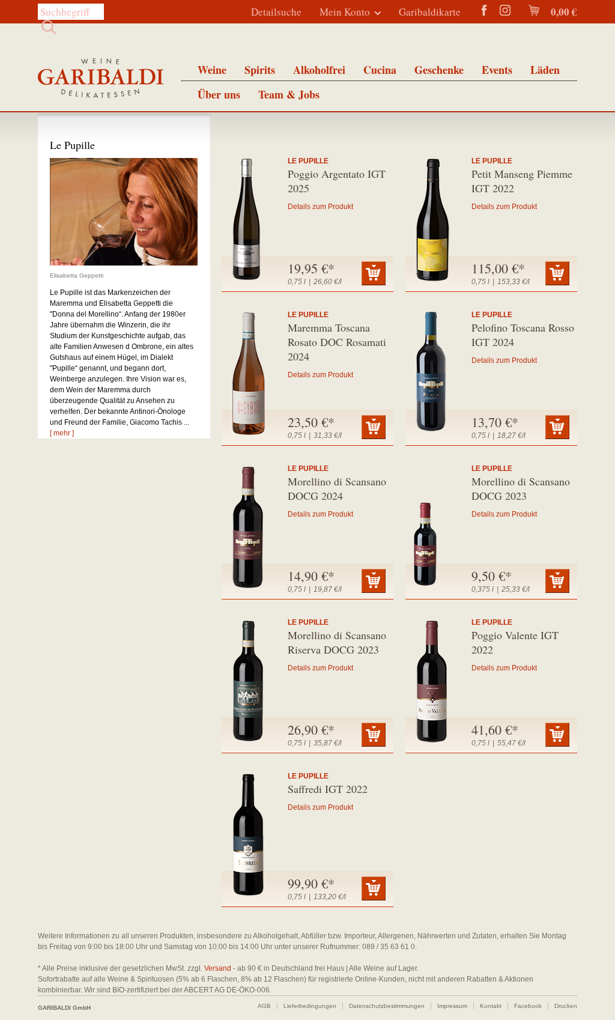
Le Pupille (308, 161)
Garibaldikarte (430, 12)
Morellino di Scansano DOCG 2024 (337, 488)
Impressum (452, 1006)
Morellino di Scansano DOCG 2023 (520, 488)
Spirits (259, 69)
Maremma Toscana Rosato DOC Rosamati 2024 (337, 341)
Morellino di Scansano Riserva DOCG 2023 (337, 642)
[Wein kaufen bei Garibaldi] (100, 79)
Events (497, 69)
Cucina (379, 69)
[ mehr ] (62, 433)
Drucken (565, 1006)
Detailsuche (276, 12)
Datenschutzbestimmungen (387, 1006)
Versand (217, 968)
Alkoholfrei (319, 69)
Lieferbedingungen (309, 1006)
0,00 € (562, 11)
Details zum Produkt (320, 206)
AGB (264, 1006)
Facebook (528, 1006)
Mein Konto (345, 12)
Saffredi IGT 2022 (328, 789)
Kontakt (490, 1006)
